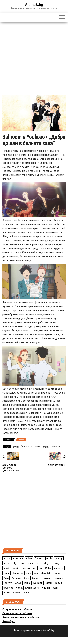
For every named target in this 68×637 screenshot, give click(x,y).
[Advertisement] (34, 57)
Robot (48, 568)
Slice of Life (17, 573)
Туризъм (37, 582)
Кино (26, 578)
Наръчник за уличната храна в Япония (10, 467)
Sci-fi (6, 573)
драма (16, 592)
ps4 (40, 568)
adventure (17, 558)
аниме (6, 592)
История (16, 578)
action (6, 558)
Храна (19, 587)
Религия (7, 582)
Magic (47, 563)
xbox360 (45, 573)
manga (56, 563)
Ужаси (48, 582)
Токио (27, 582)
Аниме (21, 440)
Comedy (39, 558)
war (36, 573)
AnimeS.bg (34, 5)
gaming (58, 558)
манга (26, 592)
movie (6, 568)
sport (28, 573)
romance (56, 446)
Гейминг (57, 573)
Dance (46, 446)
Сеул (18, 582)
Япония (46, 587)
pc (34, 568)
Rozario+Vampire (57, 464)
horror (30, 563)
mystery (26, 568)
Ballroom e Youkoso (31, 446)
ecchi (49, 558)
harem (6, 563)
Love (38, 563)
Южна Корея (32, 587)
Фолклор (8, 587)
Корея (34, 578)
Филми (58, 582)
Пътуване (58, 578)
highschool (18, 563)
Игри (6, 578)
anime (16, 446)
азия (55, 587)
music (16, 568)
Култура (45, 578)
